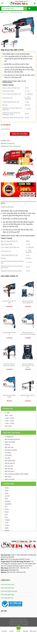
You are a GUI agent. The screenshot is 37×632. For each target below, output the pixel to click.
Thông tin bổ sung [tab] (7, 207)
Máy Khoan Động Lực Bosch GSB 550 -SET (27, 302)
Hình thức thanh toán (7, 584)
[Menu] (2, 3)
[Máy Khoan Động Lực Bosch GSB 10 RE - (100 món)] (27, 352)
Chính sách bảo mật (7, 598)
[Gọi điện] (18, 628)
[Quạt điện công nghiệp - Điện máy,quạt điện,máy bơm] (19, 3)
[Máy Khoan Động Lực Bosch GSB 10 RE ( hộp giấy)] (27, 321)
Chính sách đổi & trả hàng (9, 591)
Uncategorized (16, 13)
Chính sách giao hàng (7, 594)
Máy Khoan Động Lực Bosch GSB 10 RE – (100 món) (28, 365)
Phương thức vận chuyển (18, 623)
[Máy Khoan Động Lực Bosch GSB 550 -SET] (27, 289)
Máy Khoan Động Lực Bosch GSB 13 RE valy (9, 364)
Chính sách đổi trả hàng (18, 625)
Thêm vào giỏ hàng (20, 134)
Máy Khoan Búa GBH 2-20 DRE (9, 302)
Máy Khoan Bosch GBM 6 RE (9, 333)
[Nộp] (25, 8)
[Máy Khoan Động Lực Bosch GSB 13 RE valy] (9, 352)
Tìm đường (4, 631)
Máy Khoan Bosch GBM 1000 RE (9, 396)
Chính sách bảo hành (7, 588)
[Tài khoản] (35, 3)
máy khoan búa (16, 146)
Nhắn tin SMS (33, 631)
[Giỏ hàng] (29, 9)
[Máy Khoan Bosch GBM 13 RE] (27, 383)
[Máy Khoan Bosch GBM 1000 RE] (9, 383)
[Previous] (4, 27)
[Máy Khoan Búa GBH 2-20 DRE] (9, 289)
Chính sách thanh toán (18, 621)
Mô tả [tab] (3, 203)
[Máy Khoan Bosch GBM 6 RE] (9, 321)
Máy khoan (9, 146)
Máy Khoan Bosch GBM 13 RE (28, 396)
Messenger (25, 631)
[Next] (33, 27)
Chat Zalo (11, 631)
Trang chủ (4, 13)
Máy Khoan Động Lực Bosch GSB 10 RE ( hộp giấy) (27, 333)
